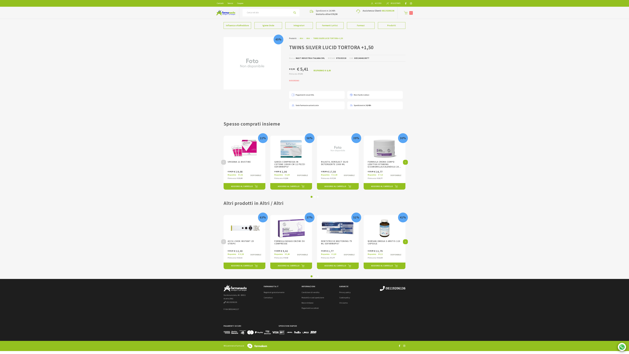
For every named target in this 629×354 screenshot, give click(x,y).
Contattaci (268, 297)
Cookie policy (344, 297)
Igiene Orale (268, 25)
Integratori (299, 25)
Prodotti (391, 25)
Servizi (230, 3)
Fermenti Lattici (330, 25)
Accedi (378, 3)
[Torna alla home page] (225, 13)
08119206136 (388, 10)
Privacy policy (345, 292)
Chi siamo (343, 303)
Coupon (240, 3)
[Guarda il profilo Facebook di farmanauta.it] (399, 345)
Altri (301, 38)
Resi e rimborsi (307, 303)
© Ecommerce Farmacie (234, 345)
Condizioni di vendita (310, 292)
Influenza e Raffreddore (237, 25)
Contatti (220, 3)
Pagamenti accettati (310, 308)
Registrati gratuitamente (274, 292)
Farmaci (361, 25)
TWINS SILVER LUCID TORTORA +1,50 (328, 38)
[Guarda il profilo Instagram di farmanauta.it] (404, 345)
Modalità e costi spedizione (313, 297)
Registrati (396, 3)
